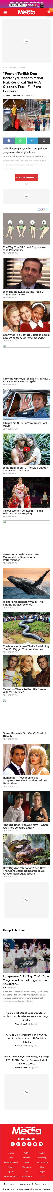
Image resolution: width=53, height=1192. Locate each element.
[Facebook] (13, 1144)
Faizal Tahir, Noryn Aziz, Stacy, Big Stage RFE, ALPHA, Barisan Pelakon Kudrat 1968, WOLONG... (26, 1060)
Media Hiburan (9, 67)
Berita (22, 67)
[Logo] (26, 12)
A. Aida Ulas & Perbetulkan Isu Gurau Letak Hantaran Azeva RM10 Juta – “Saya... (26, 1038)
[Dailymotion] (41, 1144)
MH (4, 987)
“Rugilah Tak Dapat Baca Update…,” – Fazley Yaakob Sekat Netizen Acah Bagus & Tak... (26, 1016)
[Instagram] (18, 1144)
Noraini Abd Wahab (14, 96)
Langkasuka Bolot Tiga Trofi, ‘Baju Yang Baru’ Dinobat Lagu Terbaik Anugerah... (26, 980)
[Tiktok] (29, 1144)
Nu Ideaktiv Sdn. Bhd (24, 1189)
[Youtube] (35, 1144)
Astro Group (46, 1189)
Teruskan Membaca (26, 177)
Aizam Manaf (21, 1024)
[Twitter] (24, 1144)
